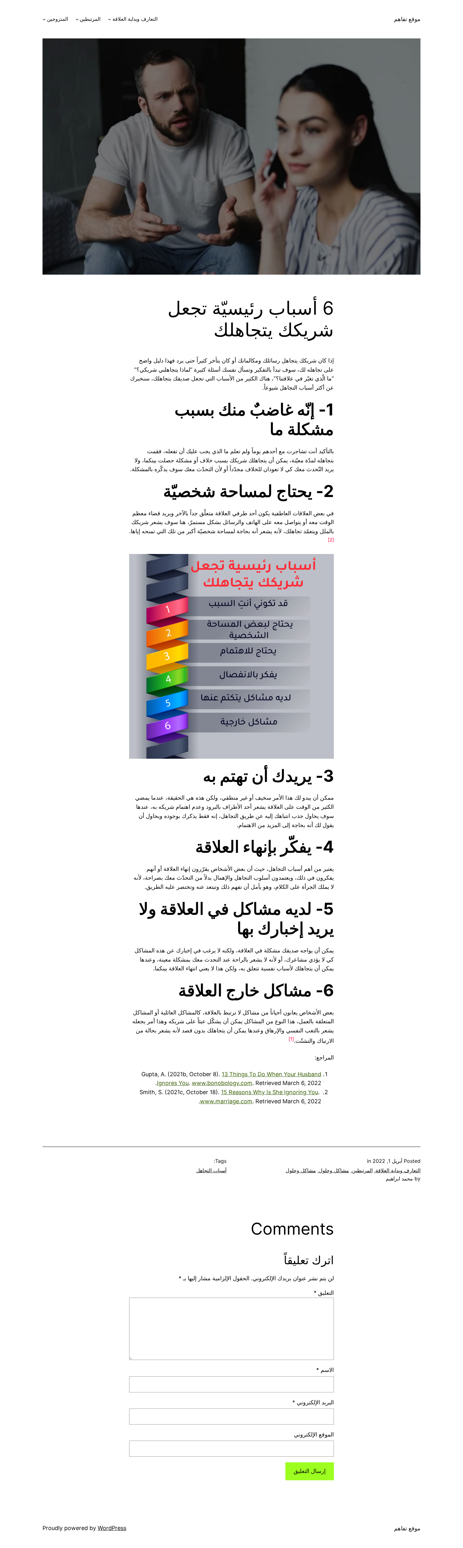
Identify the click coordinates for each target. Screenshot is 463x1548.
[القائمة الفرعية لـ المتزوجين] (44, 19)
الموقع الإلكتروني (314, 1434)
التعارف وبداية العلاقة (134, 19)
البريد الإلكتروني (313, 1402)
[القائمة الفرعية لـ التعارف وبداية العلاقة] (109, 19)
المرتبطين (90, 19)
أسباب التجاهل (211, 1170)
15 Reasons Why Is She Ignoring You (269, 1092)
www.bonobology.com (222, 1083)
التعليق (324, 1292)
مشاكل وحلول (334, 1170)
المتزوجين (57, 19)
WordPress (112, 1528)
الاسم (325, 1370)
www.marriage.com (226, 1101)
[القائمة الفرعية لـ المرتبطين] (77, 19)
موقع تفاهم (407, 19)
